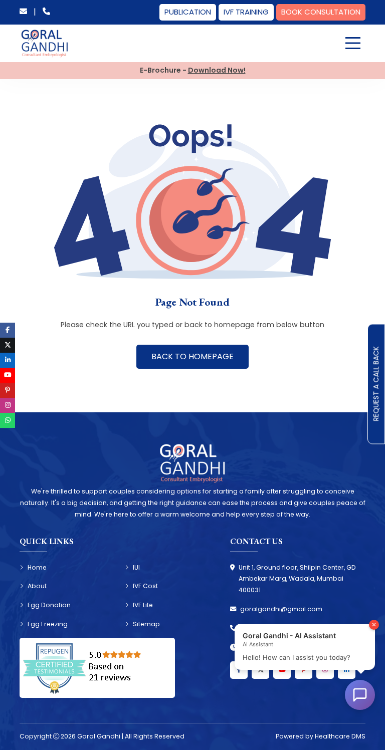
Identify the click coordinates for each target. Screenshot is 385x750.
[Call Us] (46, 12)
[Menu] (352, 43)
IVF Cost (145, 586)
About (37, 586)
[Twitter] (260, 670)
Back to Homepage (192, 356)
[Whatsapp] (7, 420)
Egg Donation (49, 605)
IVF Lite (143, 605)
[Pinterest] (303, 670)
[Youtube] (282, 670)
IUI (136, 567)
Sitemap (146, 624)
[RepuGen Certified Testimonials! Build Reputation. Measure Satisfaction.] (97, 668)
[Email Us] (23, 12)
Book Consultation (320, 12)
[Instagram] (325, 670)
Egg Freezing (48, 624)
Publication (187, 12)
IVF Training (246, 12)
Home (37, 567)
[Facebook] (239, 670)
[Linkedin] (346, 670)
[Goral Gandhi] (45, 44)
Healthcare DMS (340, 736)
